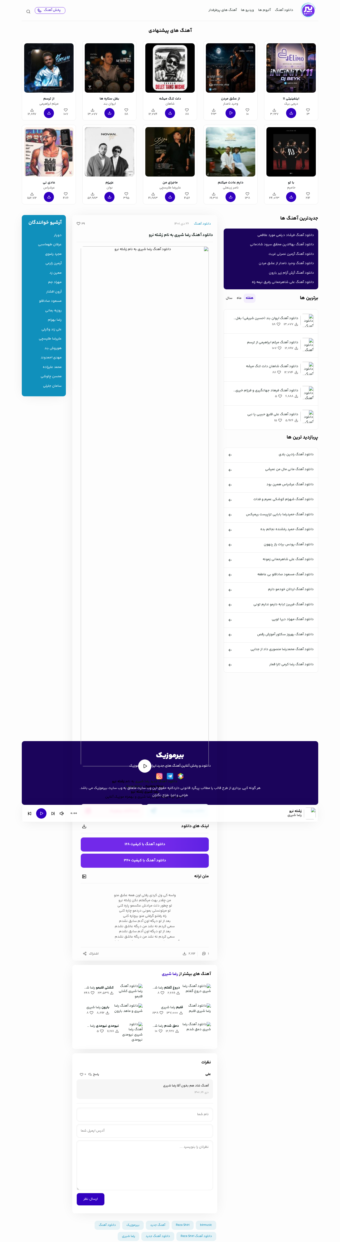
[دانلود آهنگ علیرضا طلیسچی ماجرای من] (170, 152)
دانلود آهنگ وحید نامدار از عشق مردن (286, 263)
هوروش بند (53, 348)
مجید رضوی (53, 254)
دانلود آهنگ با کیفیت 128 (145, 844)
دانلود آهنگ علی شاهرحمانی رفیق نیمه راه (283, 282)
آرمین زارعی (53, 263)
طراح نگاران (160, 795)
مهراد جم (55, 282)
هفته (249, 298)
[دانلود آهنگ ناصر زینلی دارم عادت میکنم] (230, 152)
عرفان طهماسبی (50, 244)
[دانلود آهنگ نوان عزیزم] (109, 152)
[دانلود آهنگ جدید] (308, 10)
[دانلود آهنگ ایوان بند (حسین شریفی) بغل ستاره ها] (109, 68)
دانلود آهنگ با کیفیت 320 (145, 860)
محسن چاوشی (51, 376)
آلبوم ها (264, 10)
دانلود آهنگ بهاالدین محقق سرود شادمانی (282, 244)
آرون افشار (54, 291)
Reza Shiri (182, 1225)
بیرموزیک (132, 1225)
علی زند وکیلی (51, 329)
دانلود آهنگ (284, 10)
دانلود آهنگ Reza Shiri (196, 1236)
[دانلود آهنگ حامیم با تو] (291, 152)
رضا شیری (170, 974)
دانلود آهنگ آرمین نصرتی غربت (291, 254)
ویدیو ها (247, 10)
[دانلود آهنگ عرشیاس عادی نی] (49, 152)
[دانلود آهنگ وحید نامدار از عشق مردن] (230, 68)
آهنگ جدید (157, 1225)
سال (229, 298)
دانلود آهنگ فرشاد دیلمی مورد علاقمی (285, 235)
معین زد (55, 273)
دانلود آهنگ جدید (163, 781)
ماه (239, 298)
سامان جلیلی (52, 386)
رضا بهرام (55, 320)
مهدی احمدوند (51, 357)
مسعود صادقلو (50, 301)
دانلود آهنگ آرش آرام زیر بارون (291, 273)
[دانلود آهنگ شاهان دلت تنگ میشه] (170, 68)
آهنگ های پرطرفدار (223, 10)
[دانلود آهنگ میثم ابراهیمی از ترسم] (49, 68)
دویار (58, 235)
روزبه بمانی (53, 310)
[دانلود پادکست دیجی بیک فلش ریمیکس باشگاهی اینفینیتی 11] (291, 68)
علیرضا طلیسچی (50, 338)
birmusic (206, 1225)
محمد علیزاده (52, 367)
